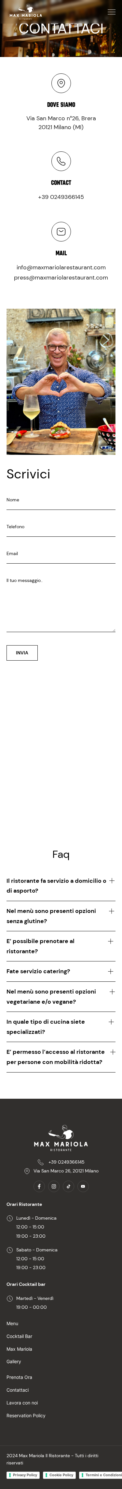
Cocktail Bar (19, 1336)
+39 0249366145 (61, 197)
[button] (111, 12)
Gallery (14, 1361)
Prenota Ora (19, 1377)
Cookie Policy (61, 1475)
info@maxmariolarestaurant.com (61, 267)
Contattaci (18, 1390)
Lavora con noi (22, 1402)
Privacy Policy (25, 1475)
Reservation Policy (26, 1415)
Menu (12, 1323)
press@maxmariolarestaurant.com (61, 277)
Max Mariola (19, 1349)
